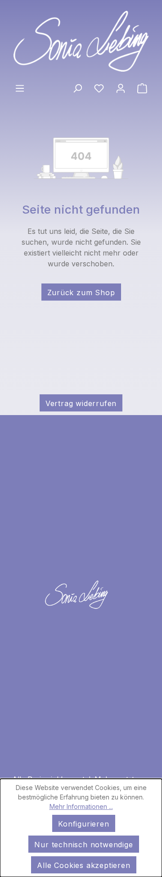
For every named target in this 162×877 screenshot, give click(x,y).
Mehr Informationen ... (81, 806)
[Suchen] (77, 87)
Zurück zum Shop (81, 292)
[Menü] (20, 87)
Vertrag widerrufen (81, 403)
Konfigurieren (83, 823)
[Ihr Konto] (120, 87)
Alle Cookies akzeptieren (83, 865)
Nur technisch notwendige (83, 844)
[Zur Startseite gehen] (81, 41)
